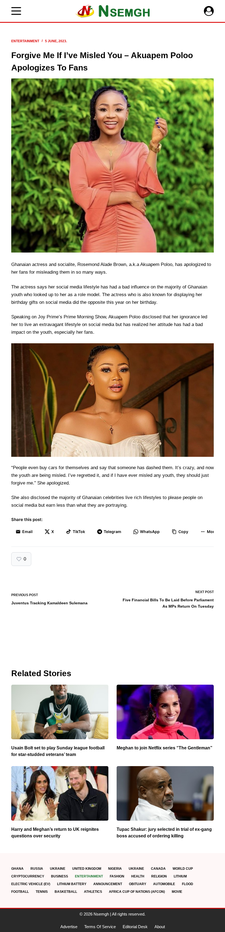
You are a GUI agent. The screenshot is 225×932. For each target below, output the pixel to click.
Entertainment (25, 41)
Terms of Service (100, 926)
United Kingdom (86, 869)
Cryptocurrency (27, 876)
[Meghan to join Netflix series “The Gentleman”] (165, 712)
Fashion (117, 876)
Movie (177, 892)
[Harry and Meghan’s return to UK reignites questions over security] (59, 793)
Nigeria (115, 869)
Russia (36, 869)
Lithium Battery (71, 884)
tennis (42, 892)
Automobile (164, 884)
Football (20, 892)
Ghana (17, 869)
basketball (66, 892)
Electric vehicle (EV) (30, 884)
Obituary (137, 884)
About (159, 926)
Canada (158, 869)
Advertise (68, 926)
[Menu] (16, 11)
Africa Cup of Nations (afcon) (137, 892)
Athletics (93, 892)
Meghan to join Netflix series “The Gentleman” (164, 748)
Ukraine (57, 869)
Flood (187, 884)
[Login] (209, 11)
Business (59, 876)
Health (137, 876)
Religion (159, 876)
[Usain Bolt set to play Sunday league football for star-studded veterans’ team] (59, 712)
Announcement (107, 884)
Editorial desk (135, 926)
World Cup (183, 869)
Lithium (180, 876)
